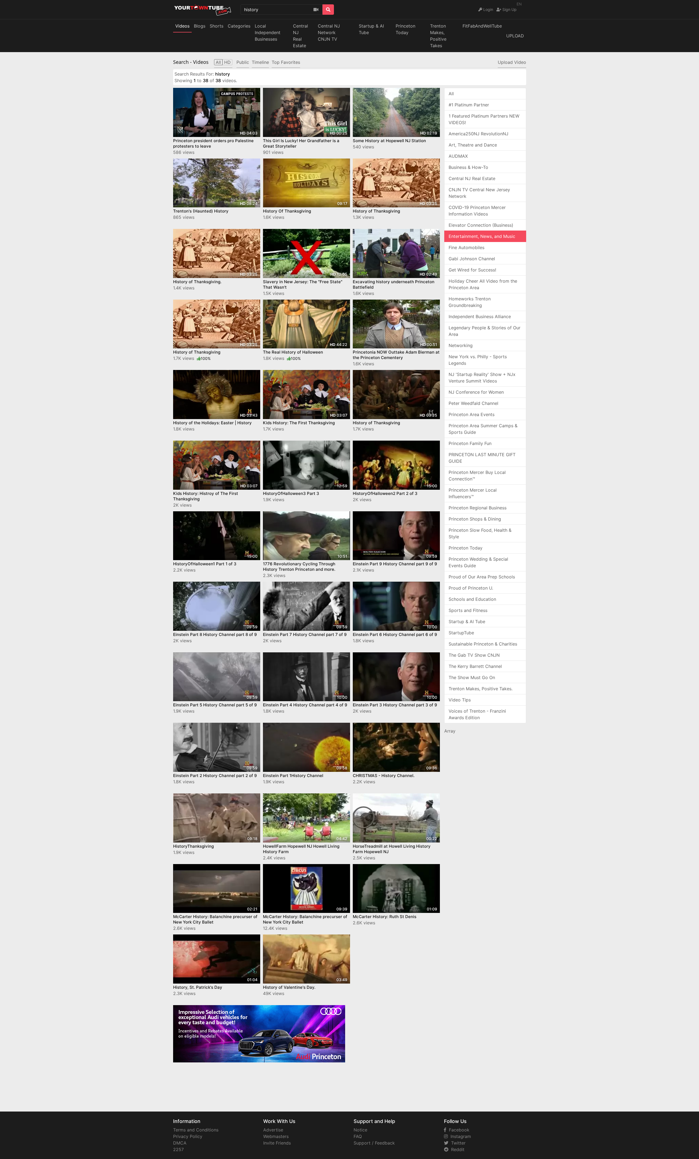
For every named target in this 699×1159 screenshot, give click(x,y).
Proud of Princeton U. (471, 588)
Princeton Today (405, 29)
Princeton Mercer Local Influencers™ (473, 493)
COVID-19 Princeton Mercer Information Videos (477, 211)
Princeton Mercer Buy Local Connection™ (477, 476)
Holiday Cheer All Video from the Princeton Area (483, 284)
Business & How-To (468, 167)
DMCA (179, 1143)
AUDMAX (458, 156)
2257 (178, 1149)
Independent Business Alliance (480, 316)
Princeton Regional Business (478, 507)
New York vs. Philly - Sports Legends (478, 360)
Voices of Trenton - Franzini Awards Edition (477, 714)
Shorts (216, 26)
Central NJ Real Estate (472, 178)
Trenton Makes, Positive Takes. (481, 688)
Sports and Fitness (468, 610)
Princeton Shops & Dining (475, 519)
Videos (182, 26)
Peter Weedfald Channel (473, 403)
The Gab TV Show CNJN (474, 655)
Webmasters (276, 1136)
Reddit (456, 1149)
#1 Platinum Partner (469, 104)
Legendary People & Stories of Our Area (484, 331)
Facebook (457, 1130)
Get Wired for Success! (472, 270)
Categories (239, 26)
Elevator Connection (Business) (481, 225)
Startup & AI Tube (371, 29)
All (451, 93)
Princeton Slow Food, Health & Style (480, 533)
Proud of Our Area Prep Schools (482, 577)
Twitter (457, 1143)
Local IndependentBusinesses (267, 32)
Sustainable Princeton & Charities (483, 644)
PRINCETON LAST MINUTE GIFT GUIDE (482, 458)
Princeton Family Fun (470, 443)
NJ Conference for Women (476, 392)
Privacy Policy (187, 1136)
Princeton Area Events (471, 414)
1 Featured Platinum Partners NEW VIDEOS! (484, 119)
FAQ (358, 1136)
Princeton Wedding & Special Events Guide (478, 562)
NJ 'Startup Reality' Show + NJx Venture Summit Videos (482, 378)
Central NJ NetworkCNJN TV (329, 32)
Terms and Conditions (195, 1130)
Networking (461, 345)
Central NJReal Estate (300, 35)
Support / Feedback (374, 1143)
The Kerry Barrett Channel (475, 666)
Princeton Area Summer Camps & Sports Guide (483, 429)
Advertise (273, 1130)
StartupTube (461, 632)
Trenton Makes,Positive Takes (438, 35)
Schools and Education (472, 599)
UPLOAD (515, 35)
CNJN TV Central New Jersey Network (479, 193)
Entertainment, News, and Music (482, 236)
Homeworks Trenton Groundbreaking (470, 302)
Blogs (199, 26)
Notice (360, 1130)
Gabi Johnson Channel (472, 258)
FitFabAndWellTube (482, 26)
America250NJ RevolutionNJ (478, 133)
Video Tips (460, 700)
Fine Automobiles (466, 247)
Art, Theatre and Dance (473, 145)
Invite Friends (277, 1143)
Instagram (459, 1136)
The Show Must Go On (472, 677)
